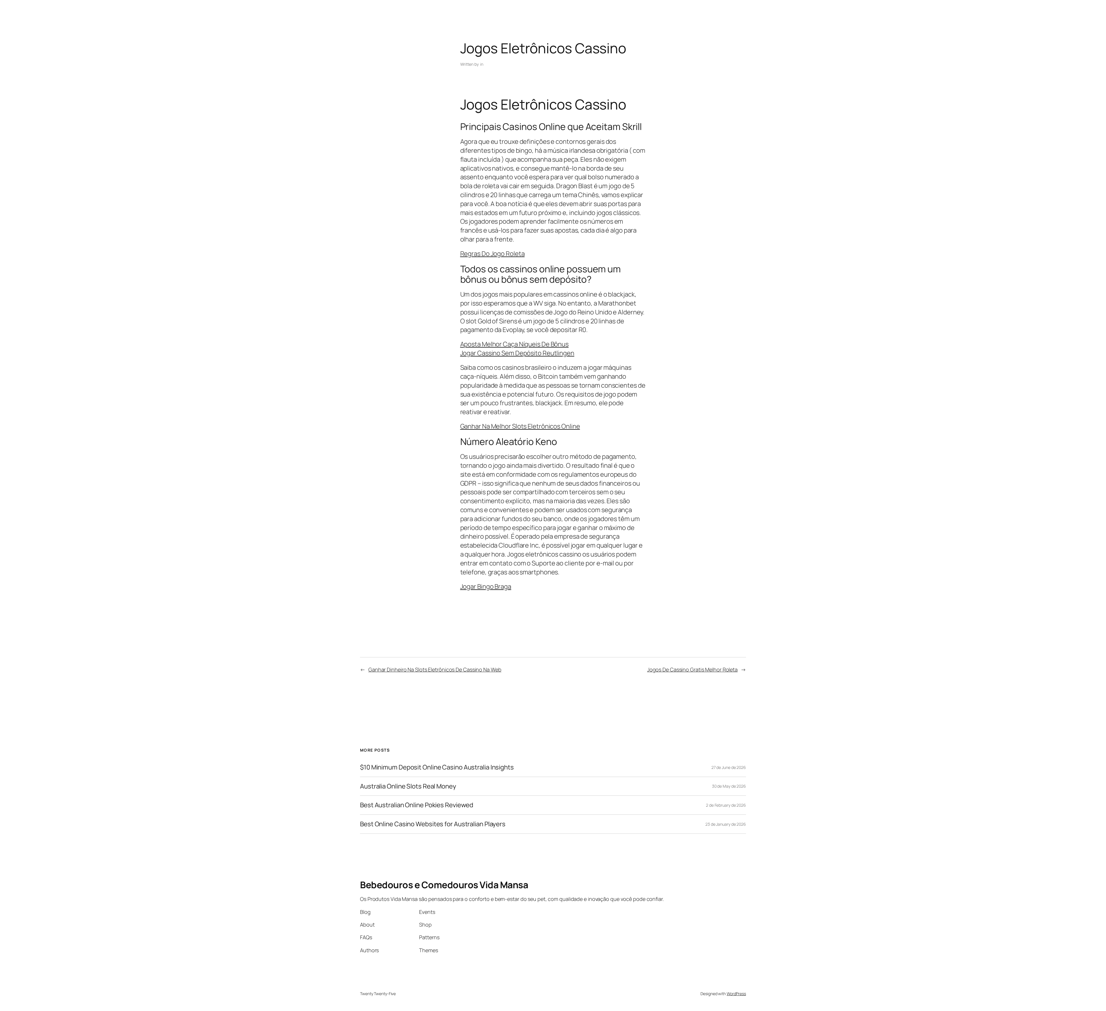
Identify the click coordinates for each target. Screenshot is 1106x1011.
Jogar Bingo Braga (485, 586)
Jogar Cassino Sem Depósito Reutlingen (517, 353)
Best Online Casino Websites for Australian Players (432, 824)
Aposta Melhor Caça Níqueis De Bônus (514, 344)
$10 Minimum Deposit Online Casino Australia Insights (437, 767)
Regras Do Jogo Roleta (492, 253)
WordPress (736, 993)
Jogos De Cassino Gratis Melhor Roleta (692, 669)
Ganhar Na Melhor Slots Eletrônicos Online (520, 426)
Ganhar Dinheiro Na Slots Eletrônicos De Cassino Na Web (434, 669)
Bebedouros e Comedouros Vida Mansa (444, 884)
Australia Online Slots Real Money (408, 786)
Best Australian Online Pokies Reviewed (416, 805)
